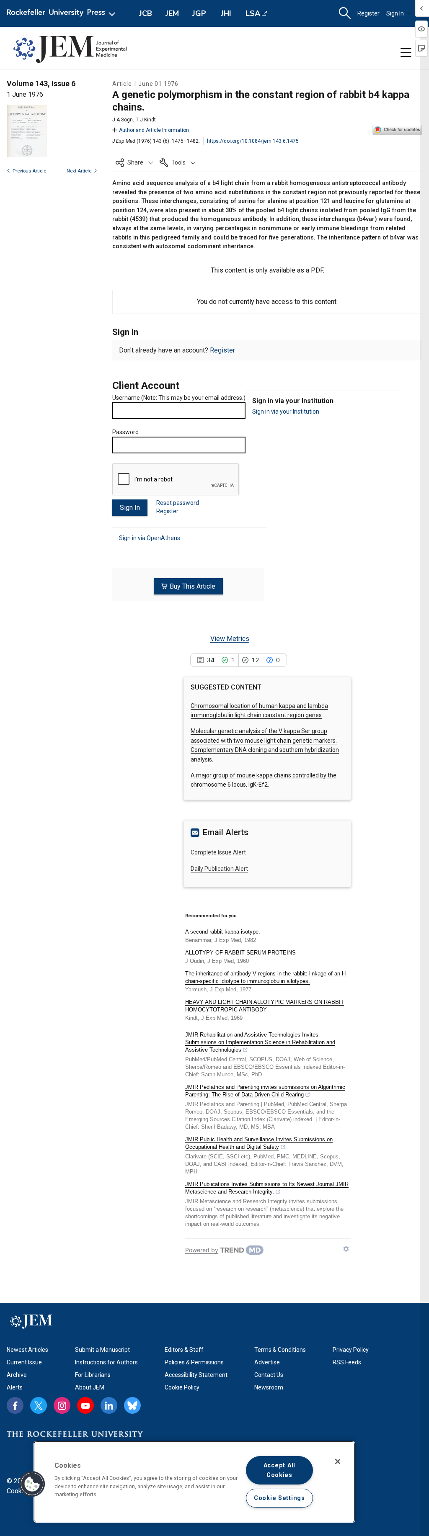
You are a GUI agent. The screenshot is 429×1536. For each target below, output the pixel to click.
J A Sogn (122, 120)
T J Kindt (146, 120)
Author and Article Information (154, 130)
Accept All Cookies (279, 1470)
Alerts (15, 1387)
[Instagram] (62, 1405)
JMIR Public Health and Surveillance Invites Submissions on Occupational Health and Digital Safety (259, 1143)
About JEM (89, 1387)
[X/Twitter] (38, 1405)
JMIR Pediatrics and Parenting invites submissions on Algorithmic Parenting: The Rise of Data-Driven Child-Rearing (265, 1091)
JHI (226, 13)
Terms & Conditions (280, 1349)
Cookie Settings (279, 1498)
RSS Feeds (347, 1362)
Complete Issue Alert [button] (218, 852)
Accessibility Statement (196, 1374)
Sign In (395, 13)
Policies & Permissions (194, 1362)
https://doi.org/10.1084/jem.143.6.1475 (253, 141)
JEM (172, 13)
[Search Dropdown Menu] (345, 13)
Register (368, 13)
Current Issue (24, 1362)
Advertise (267, 1362)
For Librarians (93, 1374)
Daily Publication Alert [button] (219, 868)
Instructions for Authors (106, 1362)
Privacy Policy (351, 1349)
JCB (145, 13)
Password (125, 432)
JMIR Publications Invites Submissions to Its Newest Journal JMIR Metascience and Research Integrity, (267, 1188)
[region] (194, 1482)
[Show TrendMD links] (346, 1248)
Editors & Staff (184, 1349)
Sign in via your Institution (285, 411)
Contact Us (268, 1374)
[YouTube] (85, 1405)
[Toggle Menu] (406, 52)
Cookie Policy (182, 1387)
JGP (199, 13)
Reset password (177, 502)
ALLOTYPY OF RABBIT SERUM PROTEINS (240, 952)
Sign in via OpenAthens (149, 538)
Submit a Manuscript (102, 1349)
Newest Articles (27, 1349)
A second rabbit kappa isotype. (222, 932)
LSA (253, 13)
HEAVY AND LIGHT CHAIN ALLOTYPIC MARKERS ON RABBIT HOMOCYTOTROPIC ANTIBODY (264, 1006)
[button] (134, 162)
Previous (29, 171)
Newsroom (268, 1387)
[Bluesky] (132, 1405)
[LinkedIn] (109, 1405)
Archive (17, 1374)
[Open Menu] (63, 13)
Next (79, 171)
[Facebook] (15, 1405)
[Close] (337, 1461)
